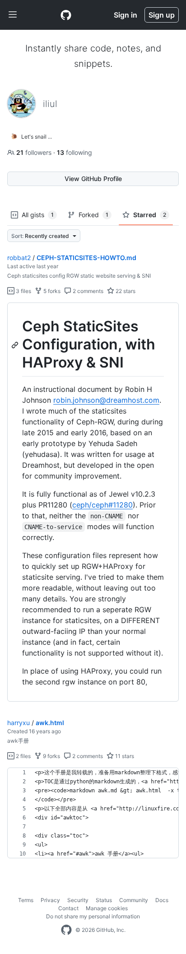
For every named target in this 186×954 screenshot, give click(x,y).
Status (104, 900)
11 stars (124, 756)
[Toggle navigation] (12, 15)
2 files (22, 756)
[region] (93, 502)
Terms (25, 900)
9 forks (51, 756)
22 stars (124, 291)
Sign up (162, 14)
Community (133, 900)
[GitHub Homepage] (66, 930)
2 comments (87, 291)
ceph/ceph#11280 (102, 504)
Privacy (50, 900)
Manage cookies (107, 908)
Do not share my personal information (93, 916)
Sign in (125, 14)
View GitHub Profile (93, 178)
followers (34, 152)
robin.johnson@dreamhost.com (106, 400)
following (74, 152)
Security (77, 900)
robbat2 (19, 257)
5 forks (51, 291)
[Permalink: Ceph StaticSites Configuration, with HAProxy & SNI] (15, 345)
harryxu (18, 722)
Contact (68, 908)
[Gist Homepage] (65, 14)
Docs (161, 900)
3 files (22, 291)
